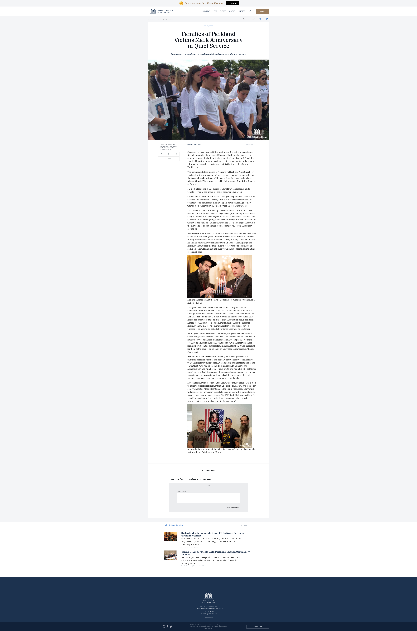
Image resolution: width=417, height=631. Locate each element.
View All (244, 525)
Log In (254, 19)
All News (168, 158)
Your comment (183, 491)
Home (206, 26)
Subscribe (246, 19)
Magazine (206, 11)
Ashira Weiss (193, 144)
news (211, 26)
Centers (241, 11)
